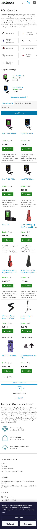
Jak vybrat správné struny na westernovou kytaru (17, 481)
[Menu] (34, 3)
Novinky (3, 463)
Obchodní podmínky (7, 468)
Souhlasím (28, 524)
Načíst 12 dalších (19, 383)
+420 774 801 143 (10, 500)
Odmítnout (10, 524)
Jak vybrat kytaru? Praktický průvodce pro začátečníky (19, 486)
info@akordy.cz (9, 497)
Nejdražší (28, 103)
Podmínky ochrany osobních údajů (12, 471)
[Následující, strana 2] (19, 388)
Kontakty (4, 466)
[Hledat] (23, 3)
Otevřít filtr (19, 113)
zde (3, 512)
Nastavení (19, 517)
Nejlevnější (19, 103)
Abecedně (5, 107)
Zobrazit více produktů (18, 97)
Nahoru (20, 398)
